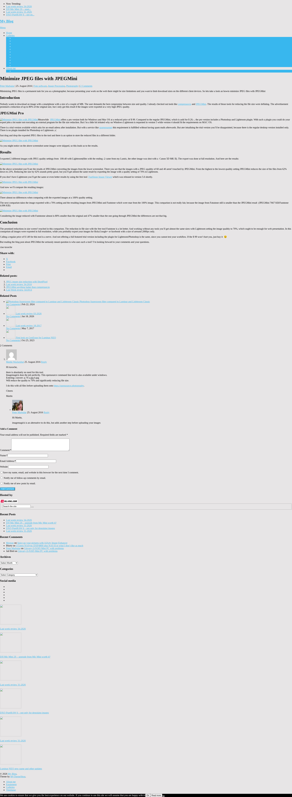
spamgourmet (105, 127)
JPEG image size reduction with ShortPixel (26, 281)
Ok (147, 795)
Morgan (10, 543)
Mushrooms (18, 49)
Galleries (10, 35)
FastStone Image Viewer (100, 177)
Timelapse (17, 65)
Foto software (40, 86)
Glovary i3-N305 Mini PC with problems (44, 548)
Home (9, 32)
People (15, 60)
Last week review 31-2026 (19, 12)
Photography (72, 86)
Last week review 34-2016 (19, 284)
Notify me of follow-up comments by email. (25, 478)
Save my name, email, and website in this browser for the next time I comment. (41, 472)
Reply (44, 362)
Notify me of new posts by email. (20, 483)
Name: (4, 455)
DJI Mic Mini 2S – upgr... (18, 9)
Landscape (17, 52)
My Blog (6, 21)
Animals (16, 63)
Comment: (5, 450)
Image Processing (56, 86)
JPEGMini (201, 104)
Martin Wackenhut (15, 362)
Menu (3, 27)
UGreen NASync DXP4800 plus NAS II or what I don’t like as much (49, 545)
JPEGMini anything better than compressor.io (28, 287)
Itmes (14, 46)
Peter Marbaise (7, 86)
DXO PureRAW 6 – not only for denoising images (30, 528)
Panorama (17, 54)
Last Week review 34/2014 (19, 290)
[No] (163, 796)
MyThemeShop (17, 776)
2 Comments (86, 86)
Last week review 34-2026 (19, 6)
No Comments (13, 304)
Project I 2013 (19, 38)
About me (11, 68)
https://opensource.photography (69, 385)
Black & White (19, 43)
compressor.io (184, 104)
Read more (156, 795)
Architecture (18, 41)
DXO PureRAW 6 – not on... (20, 14)
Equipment (17, 71)
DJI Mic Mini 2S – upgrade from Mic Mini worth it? (31, 523)
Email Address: (8, 461)
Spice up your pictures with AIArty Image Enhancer (42, 543)
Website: (4, 466)
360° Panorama (19, 57)
